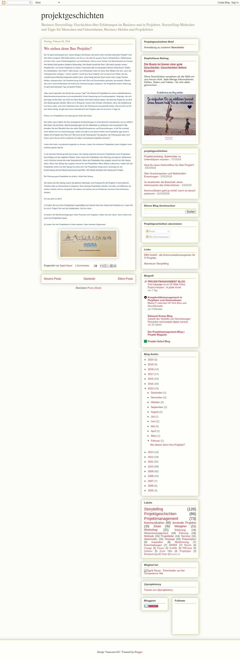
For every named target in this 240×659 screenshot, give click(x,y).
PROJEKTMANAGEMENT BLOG (166, 281)
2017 (151, 374)
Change (148, 548)
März (154, 435)
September (157, 407)
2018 (151, 369)
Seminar (185, 536)
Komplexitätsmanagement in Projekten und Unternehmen (165, 299)
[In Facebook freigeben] (111, 266)
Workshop (150, 529)
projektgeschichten (72, 14)
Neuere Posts (52, 278)
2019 (151, 364)
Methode (149, 536)
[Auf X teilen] (108, 266)
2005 (151, 490)
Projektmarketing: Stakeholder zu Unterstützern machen (162, 158)
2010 (151, 466)
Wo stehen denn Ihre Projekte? (68, 48)
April (154, 431)
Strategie (170, 539)
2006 (151, 485)
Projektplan (185, 551)
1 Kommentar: (82, 265)
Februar (156, 440)
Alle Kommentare (158, 236)
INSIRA (173, 545)
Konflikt (173, 548)
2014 (151, 388)
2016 (151, 378)
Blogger (138, 652)
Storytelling (153, 509)
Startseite (89, 278)
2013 (151, 452)
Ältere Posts (125, 278)
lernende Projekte (184, 522)
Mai (153, 426)
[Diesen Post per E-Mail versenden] (101, 266)
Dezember (157, 392)
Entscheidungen (153, 545)
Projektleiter (167, 536)
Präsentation (189, 539)
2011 (151, 461)
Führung (183, 533)
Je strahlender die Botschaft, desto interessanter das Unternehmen (163, 183)
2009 (151, 471)
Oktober (156, 402)
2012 (151, 456)
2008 (151, 476)
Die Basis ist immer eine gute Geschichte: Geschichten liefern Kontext (165, 67)
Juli (153, 416)
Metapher (180, 526)
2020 (151, 359)
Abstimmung (182, 542)
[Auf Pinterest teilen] (115, 266)
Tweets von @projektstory (158, 589)
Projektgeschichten (160, 514)
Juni (153, 421)
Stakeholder (150, 539)
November (157, 397)
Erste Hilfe (166, 551)
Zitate (157, 526)
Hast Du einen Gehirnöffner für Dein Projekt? (169, 165)
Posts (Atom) (94, 288)
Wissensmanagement (156, 533)
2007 (151, 481)
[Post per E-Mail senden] (95, 265)
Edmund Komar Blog (160, 316)
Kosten (174, 554)
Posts (151, 231)
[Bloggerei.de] (151, 606)
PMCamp (187, 548)
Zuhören (148, 551)
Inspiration (157, 542)
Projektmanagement (161, 518)
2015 (151, 383)
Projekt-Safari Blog (159, 341)
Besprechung (150, 554)
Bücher (188, 545)
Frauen (160, 548)
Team (164, 554)
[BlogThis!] (105, 266)
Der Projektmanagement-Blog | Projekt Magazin (166, 333)
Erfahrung (180, 529)
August (155, 411)
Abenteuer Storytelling (156, 263)
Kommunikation (154, 522)
